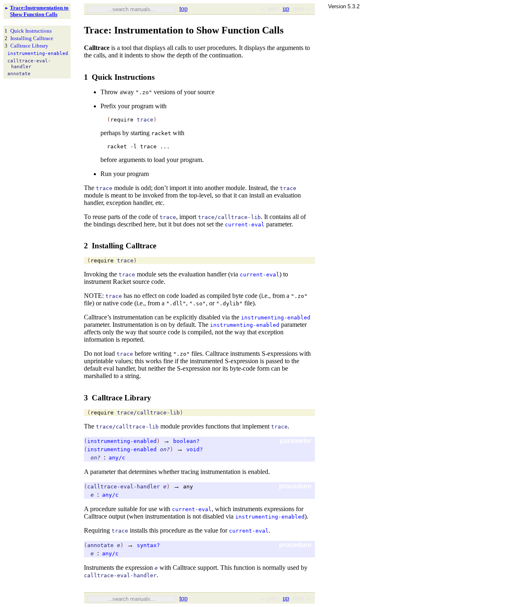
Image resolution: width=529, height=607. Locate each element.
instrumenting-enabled (275, 317)
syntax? (148, 545)
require (121, 120)
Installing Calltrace (31, 38)
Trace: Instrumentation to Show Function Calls (39, 11)
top (183, 8)
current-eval (244, 224)
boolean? (186, 441)
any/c (117, 458)
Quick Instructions (31, 31)
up (286, 8)
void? (194, 449)
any (188, 486)
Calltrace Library (29, 46)
